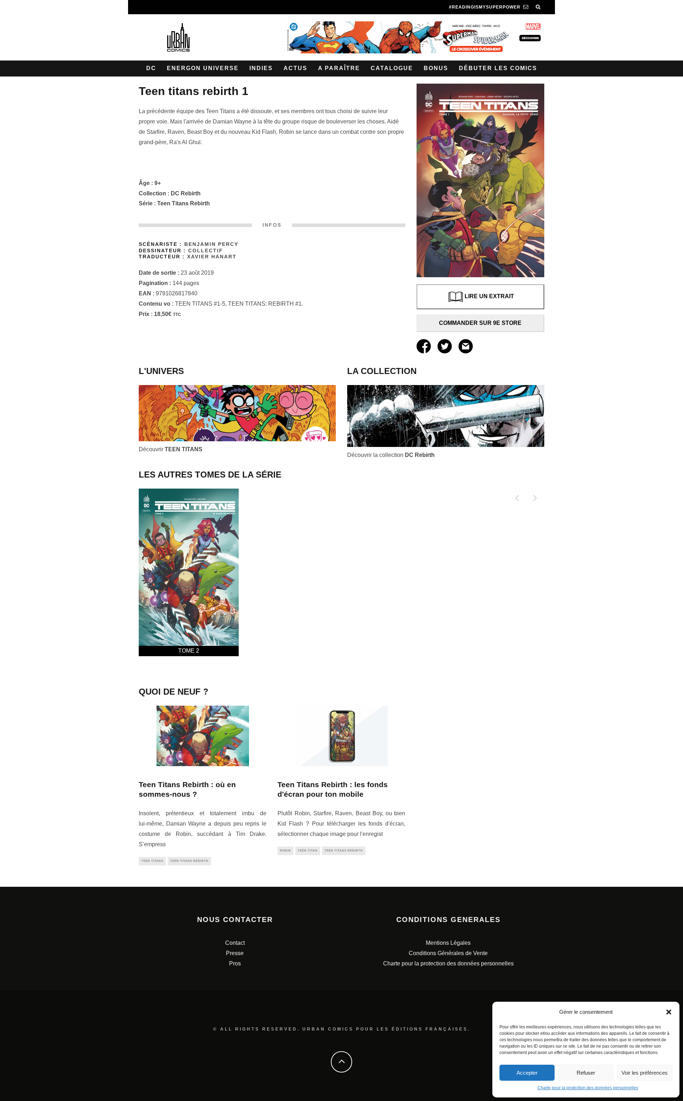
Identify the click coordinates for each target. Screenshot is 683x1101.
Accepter (527, 1073)
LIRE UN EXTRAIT (489, 296)
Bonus (436, 68)
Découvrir (170, 449)
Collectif (205, 250)
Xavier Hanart (212, 256)
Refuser (586, 1073)
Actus (295, 68)
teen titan (308, 850)
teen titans (152, 861)
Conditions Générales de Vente (448, 953)
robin (285, 850)
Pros (235, 963)
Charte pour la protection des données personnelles (588, 1087)
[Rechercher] (538, 7)
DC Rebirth (186, 193)
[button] (668, 1012)
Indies (261, 68)
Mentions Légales (448, 943)
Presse (235, 953)
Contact (235, 943)
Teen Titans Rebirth (183, 203)
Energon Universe (203, 68)
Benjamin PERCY (211, 244)
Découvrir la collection (391, 455)
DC (151, 68)
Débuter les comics (498, 68)
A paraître (339, 68)
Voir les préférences (644, 1073)
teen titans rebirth (189, 861)
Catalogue (392, 68)
